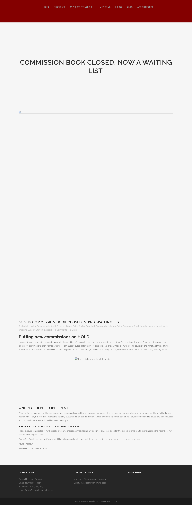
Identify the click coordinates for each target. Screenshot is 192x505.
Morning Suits (115, 326)
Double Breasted (87, 326)
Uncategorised (155, 326)
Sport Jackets (140, 326)
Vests (165, 326)
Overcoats (128, 326)
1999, (55, 342)
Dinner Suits (72, 326)
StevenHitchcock (44, 330)
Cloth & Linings (58, 326)
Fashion (99, 326)
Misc (106, 326)
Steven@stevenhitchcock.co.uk (39, 490)
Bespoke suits (43, 326)
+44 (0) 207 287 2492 (34, 486)
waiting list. (85, 439)
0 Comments (61, 330)
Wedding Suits (25, 330)
